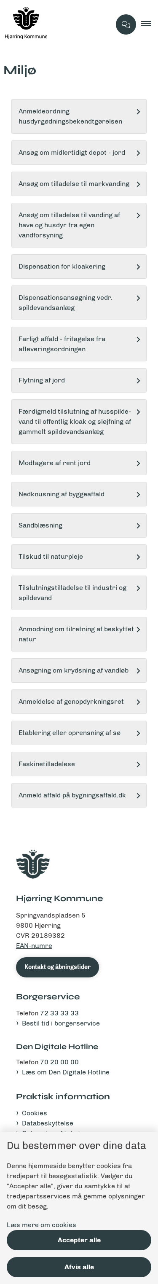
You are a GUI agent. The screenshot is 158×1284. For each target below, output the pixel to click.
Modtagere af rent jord (55, 463)
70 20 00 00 (59, 1062)
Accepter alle (79, 1240)
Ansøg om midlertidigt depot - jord (72, 152)
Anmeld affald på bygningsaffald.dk (72, 795)
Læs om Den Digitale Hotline (66, 1072)
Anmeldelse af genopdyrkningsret (71, 701)
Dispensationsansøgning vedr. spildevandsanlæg (65, 302)
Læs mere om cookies (41, 1225)
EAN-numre (34, 946)
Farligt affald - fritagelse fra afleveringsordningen (62, 344)
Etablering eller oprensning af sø (70, 733)
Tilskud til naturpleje (51, 556)
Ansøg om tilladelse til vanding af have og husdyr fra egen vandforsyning (69, 225)
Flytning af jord (42, 380)
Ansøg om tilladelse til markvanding (74, 184)
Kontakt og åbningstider (57, 967)
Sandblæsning (40, 525)
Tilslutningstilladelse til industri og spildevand (72, 593)
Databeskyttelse (47, 1123)
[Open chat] (126, 24)
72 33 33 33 (59, 1013)
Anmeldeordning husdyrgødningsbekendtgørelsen (70, 116)
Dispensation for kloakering (62, 266)
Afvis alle (79, 1267)
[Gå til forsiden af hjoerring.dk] (55, 24)
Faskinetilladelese (47, 764)
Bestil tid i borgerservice (61, 1023)
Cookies (34, 1113)
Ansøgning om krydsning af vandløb (74, 670)
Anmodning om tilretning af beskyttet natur (76, 634)
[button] (149, 24)
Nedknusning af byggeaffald (61, 494)
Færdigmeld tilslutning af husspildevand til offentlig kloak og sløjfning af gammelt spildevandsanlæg (75, 421)
